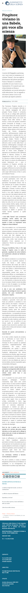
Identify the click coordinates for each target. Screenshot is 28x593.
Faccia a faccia (11, 513)
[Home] (14, 3)
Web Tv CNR (5, 572)
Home (3, 513)
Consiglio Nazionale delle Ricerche (11, 571)
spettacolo (16, 472)
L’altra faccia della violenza (8, 507)
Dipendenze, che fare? (7, 497)
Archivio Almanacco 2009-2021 (10, 582)
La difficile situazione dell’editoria (10, 493)
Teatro (11, 472)
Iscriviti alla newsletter (8, 584)
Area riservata (6, 585)
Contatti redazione (7, 561)
